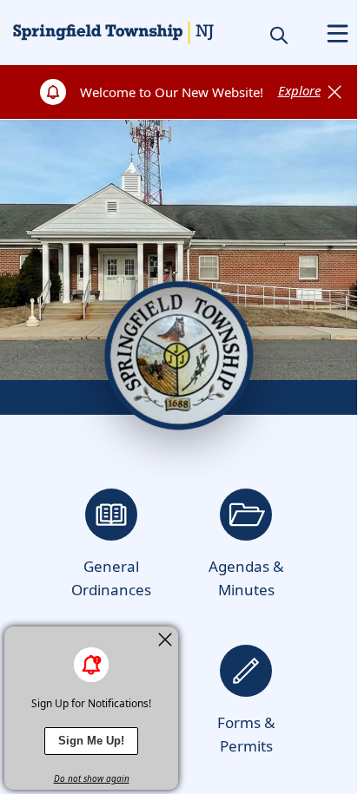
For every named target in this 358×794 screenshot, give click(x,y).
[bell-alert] (91, 664)
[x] (165, 640)
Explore (299, 90)
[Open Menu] (337, 33)
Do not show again (91, 778)
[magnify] (279, 34)
